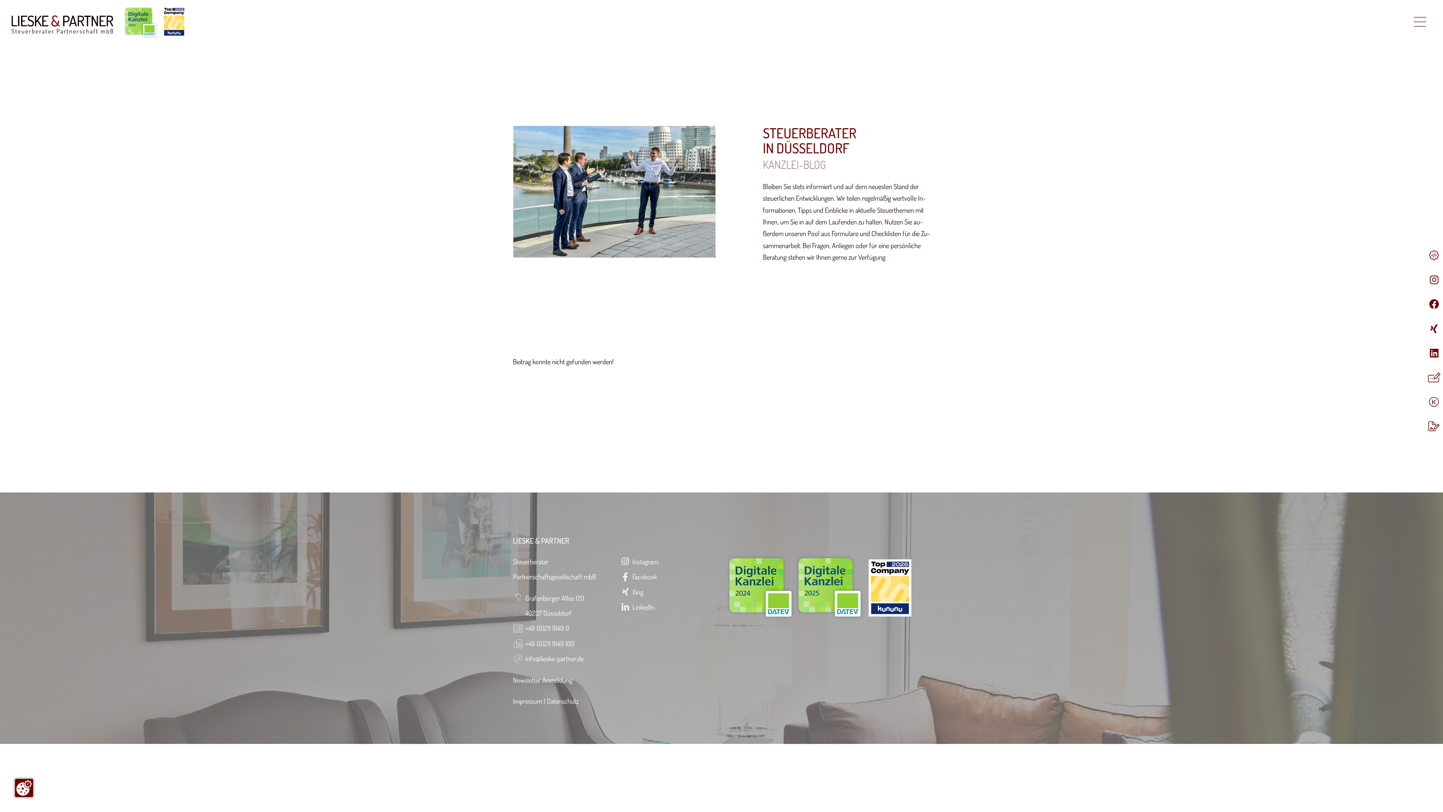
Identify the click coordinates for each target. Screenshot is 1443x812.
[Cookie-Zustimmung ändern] (24, 788)
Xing (637, 592)
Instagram (644, 561)
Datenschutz (563, 701)
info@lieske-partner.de (554, 658)
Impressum (527, 701)
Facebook (644, 576)
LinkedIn (643, 607)
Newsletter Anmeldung (542, 680)
